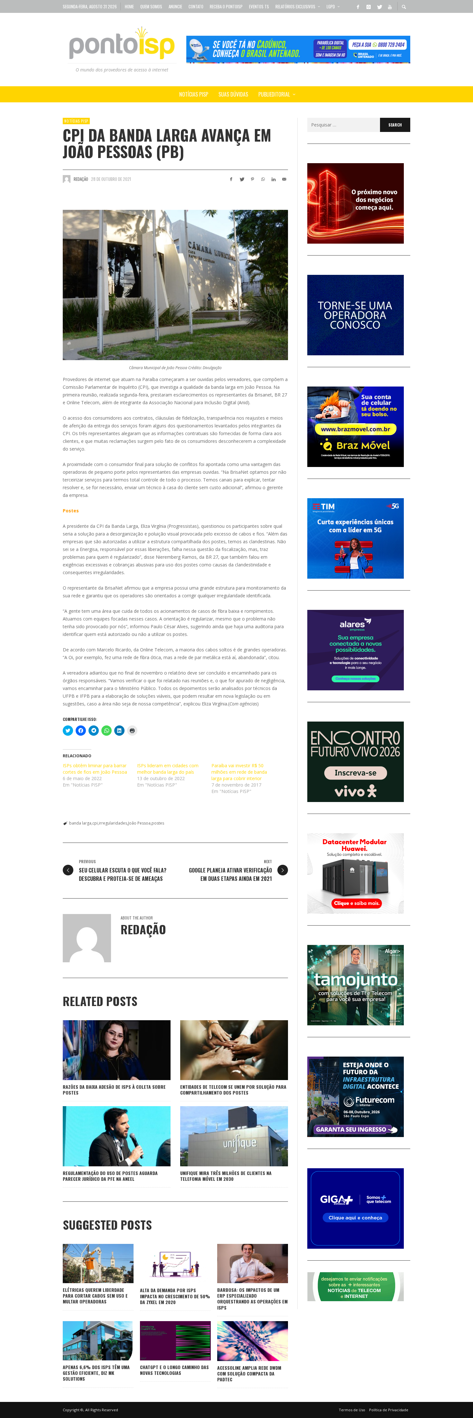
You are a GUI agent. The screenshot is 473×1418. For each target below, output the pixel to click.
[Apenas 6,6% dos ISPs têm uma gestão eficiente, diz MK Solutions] (87, 1340)
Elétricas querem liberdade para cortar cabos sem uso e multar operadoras (95, 1295)
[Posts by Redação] (66, 179)
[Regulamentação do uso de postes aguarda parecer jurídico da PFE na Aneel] (106, 1136)
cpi (95, 823)
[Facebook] (358, 6)
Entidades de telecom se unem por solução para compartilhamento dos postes (233, 1089)
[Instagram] (368, 6)
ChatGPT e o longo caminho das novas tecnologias (174, 1370)
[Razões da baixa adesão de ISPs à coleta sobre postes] (106, 1050)
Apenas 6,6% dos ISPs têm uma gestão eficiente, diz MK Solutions (96, 1373)
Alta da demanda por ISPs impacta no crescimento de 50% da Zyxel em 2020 (175, 1296)
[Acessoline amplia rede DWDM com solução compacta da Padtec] (242, 1341)
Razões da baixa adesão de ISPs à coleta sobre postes (114, 1089)
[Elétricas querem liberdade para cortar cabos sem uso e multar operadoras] (87, 1263)
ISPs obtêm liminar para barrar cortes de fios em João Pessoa (95, 768)
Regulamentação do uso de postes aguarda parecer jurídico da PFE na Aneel (110, 1176)
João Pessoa (139, 823)
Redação (81, 179)
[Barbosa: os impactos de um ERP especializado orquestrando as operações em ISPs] (242, 1263)
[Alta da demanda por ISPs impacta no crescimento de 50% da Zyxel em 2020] (165, 1263)
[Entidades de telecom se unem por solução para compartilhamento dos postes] (224, 1050)
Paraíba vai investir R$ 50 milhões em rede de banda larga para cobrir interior (239, 771)
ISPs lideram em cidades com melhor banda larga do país (168, 768)
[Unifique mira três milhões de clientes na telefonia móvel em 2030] (224, 1136)
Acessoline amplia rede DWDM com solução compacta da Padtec (249, 1373)
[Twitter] (379, 6)
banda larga (80, 823)
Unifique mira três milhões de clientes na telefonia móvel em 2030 (226, 1176)
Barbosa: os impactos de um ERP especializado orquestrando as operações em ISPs (252, 1298)
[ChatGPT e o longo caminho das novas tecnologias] (165, 1340)
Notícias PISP (76, 121)
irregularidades (113, 823)
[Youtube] (389, 6)
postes (158, 823)
